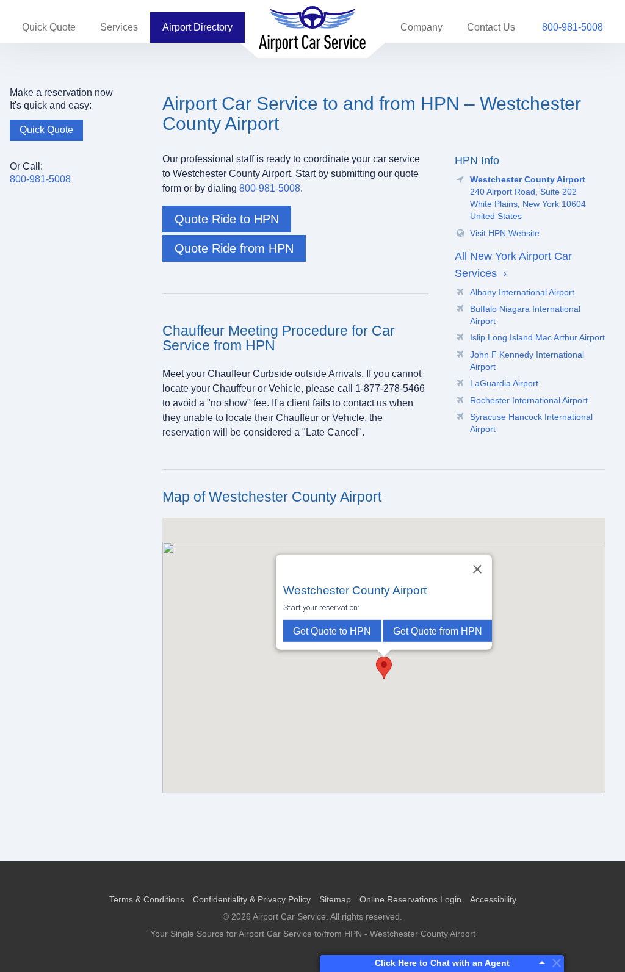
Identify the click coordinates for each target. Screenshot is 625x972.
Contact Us (491, 27)
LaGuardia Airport (504, 383)
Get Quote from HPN (437, 630)
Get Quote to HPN (332, 630)
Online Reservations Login (410, 899)
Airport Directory (197, 27)
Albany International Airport (522, 292)
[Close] (477, 569)
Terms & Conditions (146, 899)
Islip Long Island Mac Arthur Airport (537, 337)
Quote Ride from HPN (234, 248)
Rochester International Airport (529, 400)
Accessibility (493, 899)
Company (421, 27)
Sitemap (335, 899)
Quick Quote (49, 27)
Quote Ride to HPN (227, 219)
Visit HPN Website (505, 233)
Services (119, 27)
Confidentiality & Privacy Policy (252, 899)
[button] (384, 668)
